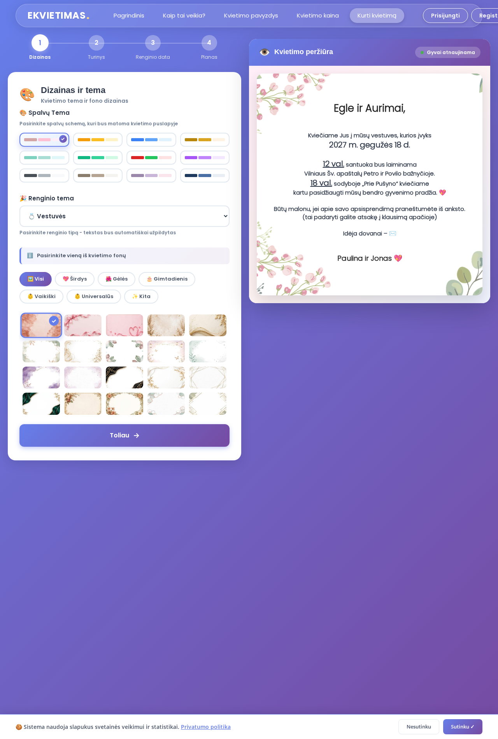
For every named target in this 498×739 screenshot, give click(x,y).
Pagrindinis (129, 15)
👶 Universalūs (93, 296)
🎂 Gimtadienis (167, 279)
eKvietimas (59, 15)
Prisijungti (445, 15)
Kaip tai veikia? (184, 15)
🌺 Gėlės (116, 279)
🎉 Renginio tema (46, 198)
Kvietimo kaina (318, 15)
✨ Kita (141, 296)
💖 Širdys (75, 279)
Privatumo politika (206, 726)
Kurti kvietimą (377, 15)
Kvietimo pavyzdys (251, 15)
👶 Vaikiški (41, 296)
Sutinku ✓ (463, 726)
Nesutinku (419, 726)
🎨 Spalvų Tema (44, 113)
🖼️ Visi (35, 279)
